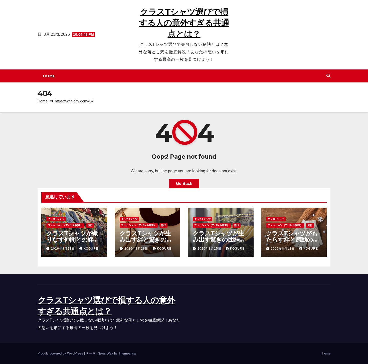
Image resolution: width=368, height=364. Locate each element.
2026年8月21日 (63, 248)
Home (49, 76)
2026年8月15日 (210, 248)
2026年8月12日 (283, 248)
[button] (328, 76)
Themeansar (127, 353)
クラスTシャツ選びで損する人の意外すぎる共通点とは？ (184, 22)
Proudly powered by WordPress (61, 353)
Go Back (184, 183)
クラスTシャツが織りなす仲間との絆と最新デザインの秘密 (72, 239)
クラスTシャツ (56, 219)
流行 (90, 225)
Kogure (91, 248)
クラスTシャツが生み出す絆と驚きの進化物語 (146, 239)
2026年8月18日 (136, 248)
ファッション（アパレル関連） (65, 225)
